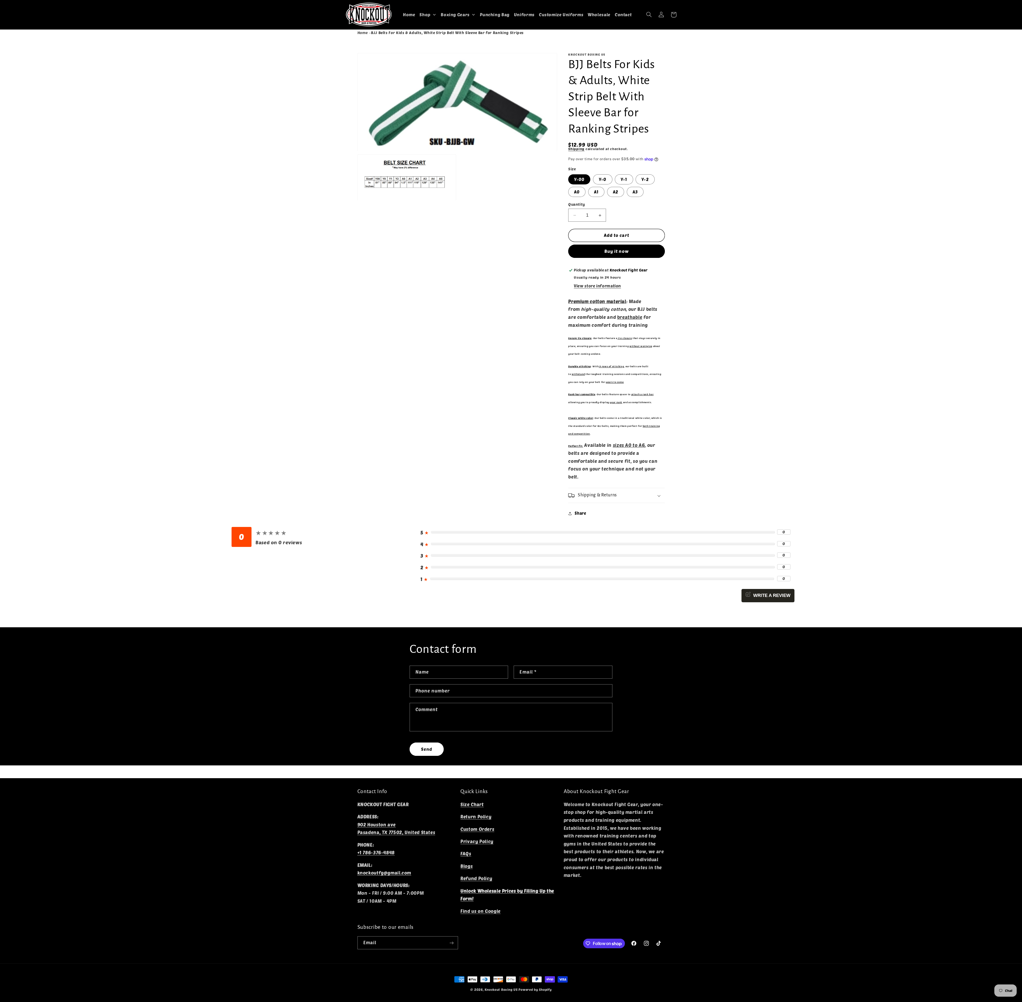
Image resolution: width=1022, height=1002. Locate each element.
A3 (635, 191)
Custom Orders (477, 829)
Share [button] (580, 513)
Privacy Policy (476, 841)
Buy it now (616, 251)
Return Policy (475, 816)
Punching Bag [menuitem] (495, 14)
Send (426, 749)
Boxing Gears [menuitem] (455, 14)
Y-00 (579, 179)
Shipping (576, 149)
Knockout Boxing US (501, 989)
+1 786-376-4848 (376, 852)
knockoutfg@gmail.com (384, 873)
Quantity (576, 204)
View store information (597, 285)
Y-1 (624, 179)
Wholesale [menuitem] (599, 14)
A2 (615, 191)
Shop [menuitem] (425, 14)
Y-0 (602, 179)
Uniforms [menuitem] (524, 14)
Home (362, 32)
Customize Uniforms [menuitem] (561, 14)
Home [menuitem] (409, 14)
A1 (596, 191)
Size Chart (472, 804)
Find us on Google (480, 911)
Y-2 (645, 179)
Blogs (466, 866)
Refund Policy (476, 878)
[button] (649, 15)
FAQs (465, 853)
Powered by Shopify (534, 989)
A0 (577, 191)
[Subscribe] (451, 942)
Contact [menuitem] (623, 14)
